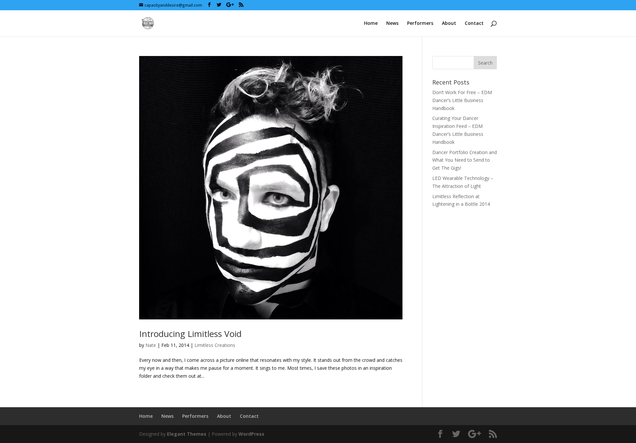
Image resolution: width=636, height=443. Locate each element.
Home (371, 23)
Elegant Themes (186, 434)
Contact (474, 23)
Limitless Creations (214, 345)
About (449, 23)
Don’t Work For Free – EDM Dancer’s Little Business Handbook (462, 100)
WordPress (251, 434)
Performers (420, 23)
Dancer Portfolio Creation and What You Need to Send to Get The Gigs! (464, 160)
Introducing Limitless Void (190, 334)
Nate (150, 345)
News (392, 23)
